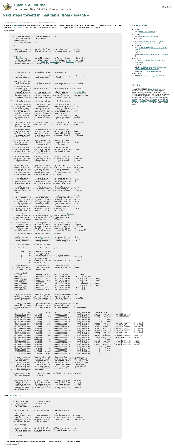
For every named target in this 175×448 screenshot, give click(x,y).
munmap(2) (70, 62)
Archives (24, 9)
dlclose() (15, 219)
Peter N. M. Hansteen (19, 22)
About (32, 9)
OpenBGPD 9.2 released (147, 36)
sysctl (40, 239)
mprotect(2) (55, 62)
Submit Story (43, 9)
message (17, 25)
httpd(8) (134, 101)
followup (20, 28)
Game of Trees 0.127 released (149, 71)
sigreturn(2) (79, 92)
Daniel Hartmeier (153, 89)
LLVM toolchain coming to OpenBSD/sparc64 (154, 54)
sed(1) (74, 305)
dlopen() (70, 214)
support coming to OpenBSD (150, 76)
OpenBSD (143, 101)
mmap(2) (44, 62)
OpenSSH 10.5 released (147, 32)
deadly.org (157, 97)
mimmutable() (25, 58)
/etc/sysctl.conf (71, 239)
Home (16, 9)
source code (153, 101)
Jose (165, 97)
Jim (136, 99)
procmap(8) (52, 237)
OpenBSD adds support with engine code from (151, 68)
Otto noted (13, 395)
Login (68, 9)
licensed (163, 101)
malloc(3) (28, 133)
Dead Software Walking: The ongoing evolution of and (149, 42)
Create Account (57, 9)
